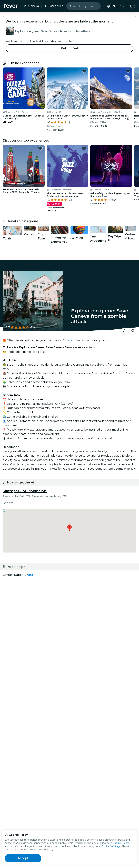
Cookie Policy (121, 843)
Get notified (69, 48)
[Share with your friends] (124, 331)
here (73, 340)
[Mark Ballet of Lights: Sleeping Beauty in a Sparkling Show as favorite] (128, 148)
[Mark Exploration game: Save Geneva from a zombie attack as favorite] (133, 331)
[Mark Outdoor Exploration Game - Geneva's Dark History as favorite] (40, 71)
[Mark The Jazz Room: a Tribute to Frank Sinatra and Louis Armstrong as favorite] (84, 148)
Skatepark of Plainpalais (25, 491)
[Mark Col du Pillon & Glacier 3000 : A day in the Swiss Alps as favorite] (84, 71)
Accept (23, 858)
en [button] (113, 6)
